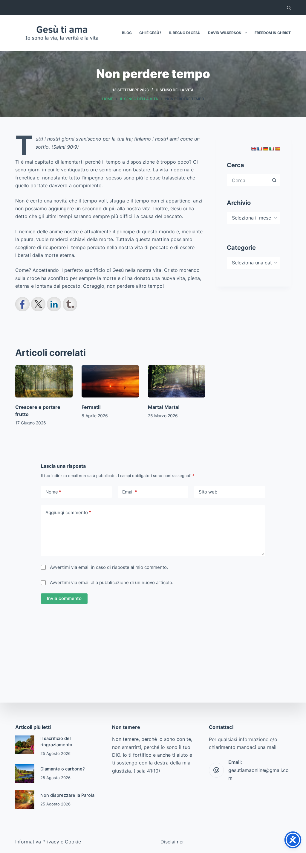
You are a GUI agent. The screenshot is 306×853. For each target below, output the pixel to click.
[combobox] (248, 180)
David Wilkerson (224, 33)
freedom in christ (273, 33)
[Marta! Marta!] (176, 381)
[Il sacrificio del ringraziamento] (24, 744)
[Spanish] (277, 148)
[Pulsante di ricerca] (274, 180)
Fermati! (91, 407)
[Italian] (271, 148)
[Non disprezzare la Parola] (24, 799)
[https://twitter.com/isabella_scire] (38, 304)
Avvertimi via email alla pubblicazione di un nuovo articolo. (111, 582)
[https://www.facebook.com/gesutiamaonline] (22, 304)
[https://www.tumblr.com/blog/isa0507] (70, 304)
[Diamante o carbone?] (24, 773)
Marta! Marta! (164, 407)
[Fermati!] (110, 381)
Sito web (208, 492)
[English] (253, 148)
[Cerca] (289, 8)
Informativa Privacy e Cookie (48, 842)
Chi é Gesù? (150, 33)
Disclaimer (172, 842)
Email (129, 492)
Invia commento (64, 598)
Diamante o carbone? (62, 769)
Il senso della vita (175, 90)
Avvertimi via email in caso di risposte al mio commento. (109, 567)
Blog (127, 33)
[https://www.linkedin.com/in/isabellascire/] (54, 304)
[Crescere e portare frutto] (44, 381)
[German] (265, 148)
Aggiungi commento (68, 512)
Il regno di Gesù (185, 33)
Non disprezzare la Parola (67, 795)
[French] (259, 148)
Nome (53, 492)
